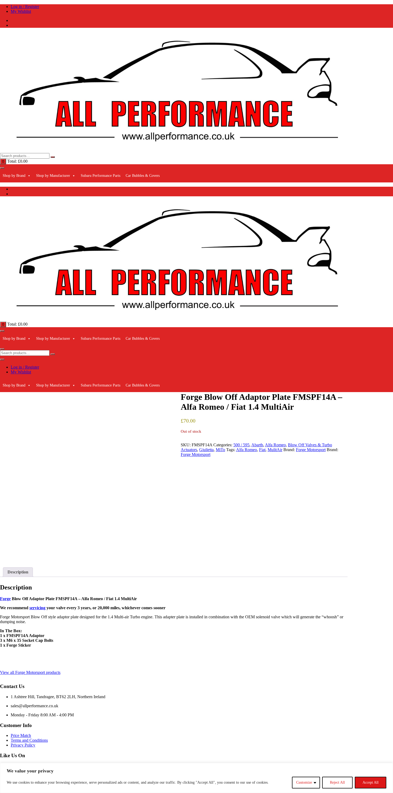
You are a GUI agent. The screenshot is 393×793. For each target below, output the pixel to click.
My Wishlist (21, 11)
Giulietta (206, 449)
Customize (304, 782)
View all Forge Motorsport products (30, 672)
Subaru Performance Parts (100, 176)
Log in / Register (25, 6)
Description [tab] (17, 572)
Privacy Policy (23, 745)
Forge (5, 598)
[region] (196, 778)
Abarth (257, 445)
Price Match (21, 735)
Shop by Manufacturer (53, 176)
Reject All (337, 782)
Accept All (371, 782)
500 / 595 (241, 445)
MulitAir (275, 449)
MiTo (220, 449)
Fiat (262, 449)
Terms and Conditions (29, 740)
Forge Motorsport (311, 449)
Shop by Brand (14, 176)
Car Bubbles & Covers (143, 176)
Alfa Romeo (275, 445)
